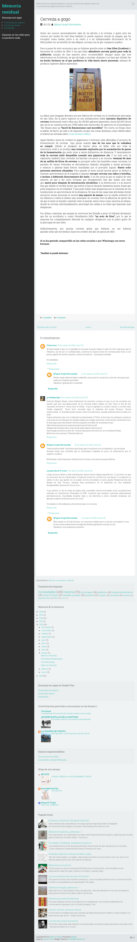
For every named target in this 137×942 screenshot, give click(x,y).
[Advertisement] (85, 13)
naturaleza (127, 595)
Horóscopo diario (12, 25)
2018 (41, 611)
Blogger (74, 937)
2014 (41, 618)
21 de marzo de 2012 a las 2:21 (88, 445)
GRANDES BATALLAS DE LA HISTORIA (59, 717)
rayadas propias (71, 595)
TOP (133, 937)
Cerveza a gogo (55, 19)
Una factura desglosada (51, 658)
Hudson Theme (48, 939)
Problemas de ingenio (14, 22)
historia (68, 592)
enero (44, 672)
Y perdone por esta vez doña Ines (64, 898)
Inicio (88, 327)
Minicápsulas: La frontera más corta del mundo (70, 733)
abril (43, 649)
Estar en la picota (49, 665)
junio (43, 643)
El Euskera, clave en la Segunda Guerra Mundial (71, 719)
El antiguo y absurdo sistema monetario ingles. (70, 854)
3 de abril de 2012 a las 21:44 (80, 470)
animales (114, 595)
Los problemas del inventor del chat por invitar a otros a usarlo (66, 713)
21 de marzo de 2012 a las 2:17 (94, 374)
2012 (41, 624)
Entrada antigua (127, 327)
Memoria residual (11, 9)
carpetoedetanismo (122, 592)
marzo (44, 653)
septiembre (46, 637)
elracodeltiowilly (49, 788)
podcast (89, 595)
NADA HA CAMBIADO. (50, 805)
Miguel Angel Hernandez (67, 24)
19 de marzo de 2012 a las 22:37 (74, 397)
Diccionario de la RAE (48, 756)
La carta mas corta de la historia (63, 921)
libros (56, 598)
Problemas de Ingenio (48, 690)
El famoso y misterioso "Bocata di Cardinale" (69, 820)
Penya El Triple (48, 802)
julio (43, 640)
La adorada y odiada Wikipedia (52, 760)
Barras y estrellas (49, 655)
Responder (52, 363)
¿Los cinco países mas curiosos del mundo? (69, 876)
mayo (44, 646)
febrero (44, 669)
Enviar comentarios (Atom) (61, 580)
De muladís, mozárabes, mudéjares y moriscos (70, 843)
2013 (41, 621)
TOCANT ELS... (57, 790)
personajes (86, 592)
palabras (102, 592)
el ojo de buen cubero (79, 134)
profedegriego (53, 397)
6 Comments (61, 317)
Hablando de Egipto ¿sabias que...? (64, 887)
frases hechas (50, 595)
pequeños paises (44, 598)
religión (102, 595)
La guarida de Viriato (57, 470)
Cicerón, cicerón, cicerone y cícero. (65, 909)
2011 (41, 676)
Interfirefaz (9, 28)
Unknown (52, 345)
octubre (44, 633)
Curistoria (46, 711)
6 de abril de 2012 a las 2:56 (93, 518)
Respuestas (54, 369)
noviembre (46, 630)
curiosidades (47, 317)
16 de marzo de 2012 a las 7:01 (70, 345)
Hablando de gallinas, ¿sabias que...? (65, 831)
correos (63, 598)
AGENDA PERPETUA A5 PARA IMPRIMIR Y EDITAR (71, 776)
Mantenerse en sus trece (60, 865)
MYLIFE (45, 774)
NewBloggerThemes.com (76, 939)
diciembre (46, 627)
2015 (41, 615)
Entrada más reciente (47, 327)
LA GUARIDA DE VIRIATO (53, 731)
